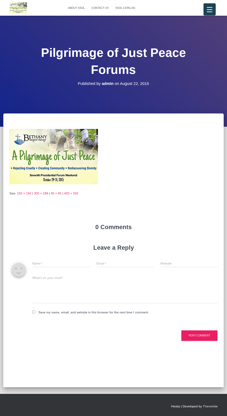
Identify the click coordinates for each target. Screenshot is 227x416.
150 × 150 (24, 193)
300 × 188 (41, 193)
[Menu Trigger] (210, 9)
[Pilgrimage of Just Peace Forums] (53, 156)
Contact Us (100, 8)
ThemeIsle (210, 406)
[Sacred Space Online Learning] (18, 7)
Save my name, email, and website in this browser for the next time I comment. (93, 312)
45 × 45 (56, 193)
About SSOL (76, 8)
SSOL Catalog (125, 8)
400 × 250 (71, 193)
